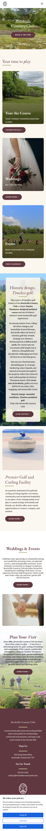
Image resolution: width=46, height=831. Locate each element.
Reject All (23, 826)
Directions (22, 672)
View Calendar (13, 264)
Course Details (13, 130)
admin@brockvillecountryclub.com (23, 775)
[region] (23, 813)
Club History (22, 414)
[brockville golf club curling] (23, 469)
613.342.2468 (23, 772)
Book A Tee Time (23, 35)
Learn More (11, 197)
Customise (23, 821)
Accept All (23, 815)
